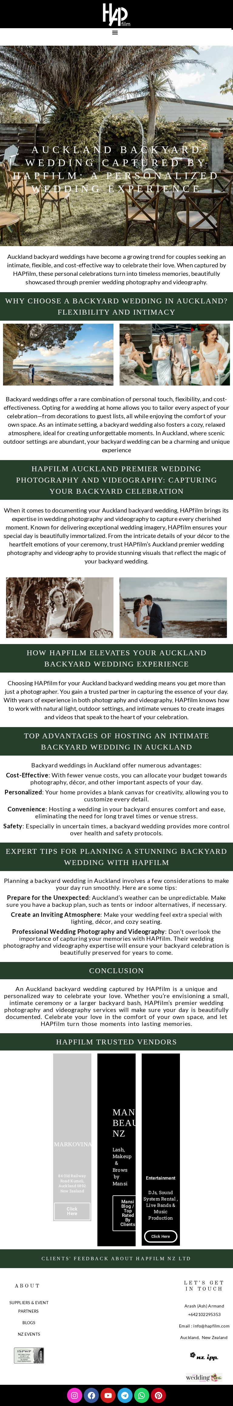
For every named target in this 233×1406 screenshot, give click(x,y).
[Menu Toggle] (115, 32)
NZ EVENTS (29, 1334)
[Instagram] (74, 1395)
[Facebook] (91, 1395)
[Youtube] (108, 1395)
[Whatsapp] (141, 1395)
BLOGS (28, 1322)
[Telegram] (125, 1395)
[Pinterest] (158, 1395)
